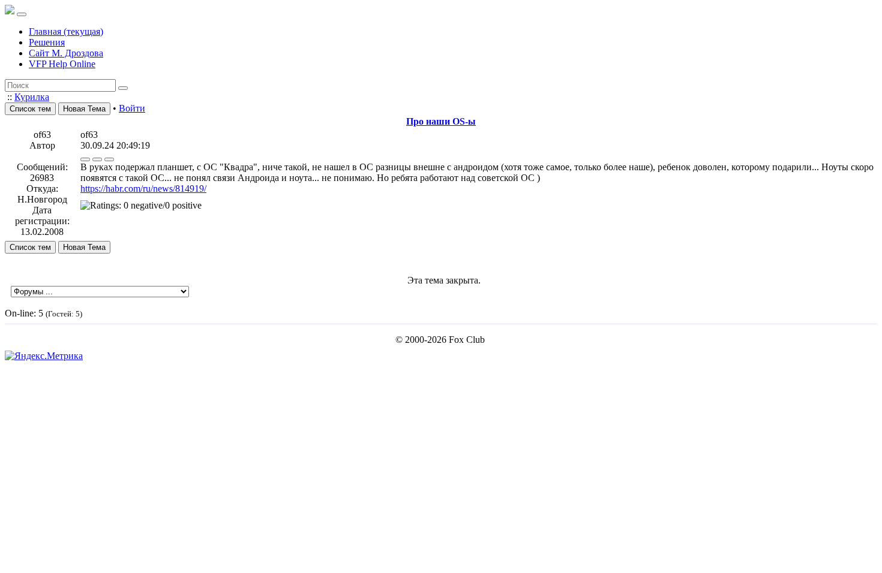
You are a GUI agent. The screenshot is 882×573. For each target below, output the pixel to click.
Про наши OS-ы (441, 121)
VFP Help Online (62, 64)
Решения (47, 42)
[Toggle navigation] (21, 14)
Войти (132, 108)
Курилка (31, 97)
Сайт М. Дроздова (66, 53)
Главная (66, 31)
